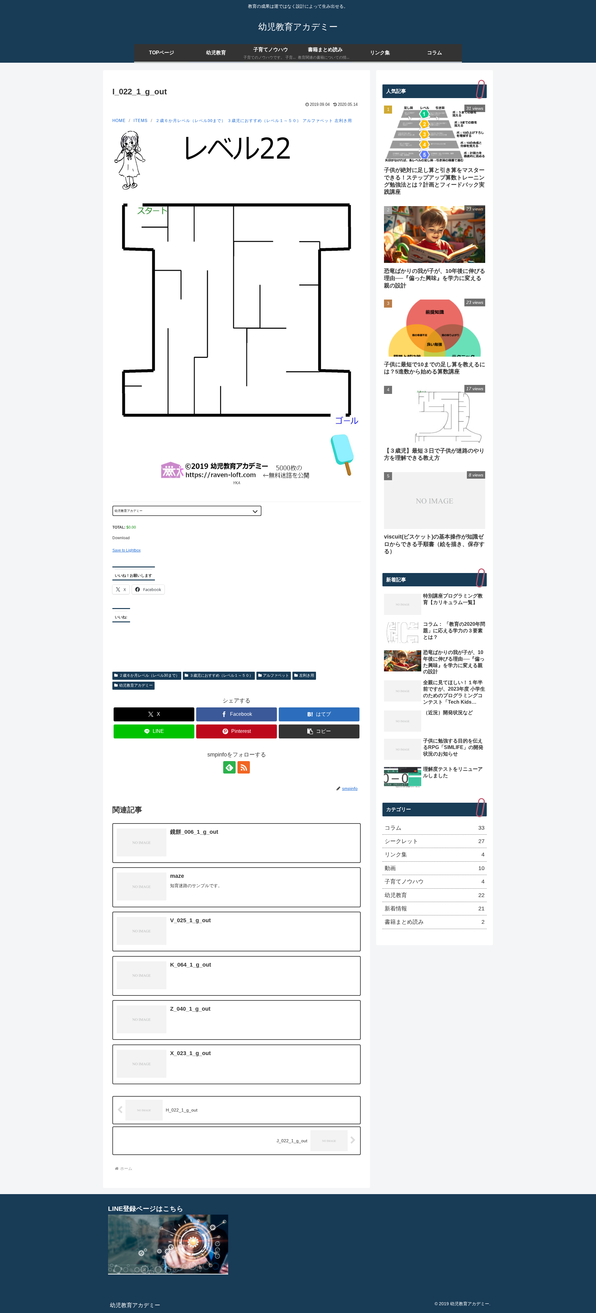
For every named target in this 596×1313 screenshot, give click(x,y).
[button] (319, 731)
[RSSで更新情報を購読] (243, 767)
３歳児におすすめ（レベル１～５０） (264, 120)
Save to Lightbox (126, 550)
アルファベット (318, 120)
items (140, 120)
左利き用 (343, 120)
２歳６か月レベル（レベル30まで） (191, 120)
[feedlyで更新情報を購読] (229, 767)
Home (119, 120)
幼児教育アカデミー (136, 685)
